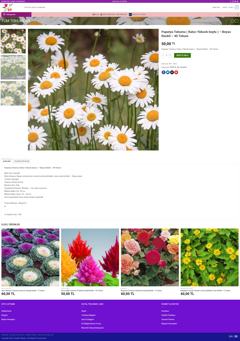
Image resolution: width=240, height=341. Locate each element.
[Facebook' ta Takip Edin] (230, 1)
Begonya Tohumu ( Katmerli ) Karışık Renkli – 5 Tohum (141, 291)
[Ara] (238, 14)
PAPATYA (173, 67)
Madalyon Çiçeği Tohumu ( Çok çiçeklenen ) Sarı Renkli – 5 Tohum (205, 291)
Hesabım (165, 311)
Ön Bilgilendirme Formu (91, 323)
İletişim (4, 315)
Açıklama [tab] (7, 161)
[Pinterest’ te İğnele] (176, 72)
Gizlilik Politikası (168, 315)
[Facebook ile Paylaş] (163, 72)
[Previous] (33, 90)
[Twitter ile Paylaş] (168, 72)
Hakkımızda (6, 311)
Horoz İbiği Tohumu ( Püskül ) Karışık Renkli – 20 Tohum (82, 291)
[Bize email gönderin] (237, 1)
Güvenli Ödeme (167, 319)
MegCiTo (33, 338)
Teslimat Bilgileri (88, 315)
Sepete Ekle (182, 55)
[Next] (153, 90)
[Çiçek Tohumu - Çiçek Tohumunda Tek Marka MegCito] (10, 7)
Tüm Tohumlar (15, 21)
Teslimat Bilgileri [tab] (21, 161)
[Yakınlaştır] (31, 147)
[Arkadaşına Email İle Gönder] (172, 72)
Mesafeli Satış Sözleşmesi (92, 328)
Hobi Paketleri (109, 14)
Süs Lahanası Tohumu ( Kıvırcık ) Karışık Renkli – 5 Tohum (23, 291)
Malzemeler (121, 14)
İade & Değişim (87, 319)
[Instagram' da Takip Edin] (233, 1)
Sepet (83, 311)
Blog (97, 14)
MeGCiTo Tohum (138, 14)
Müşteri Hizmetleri (169, 323)
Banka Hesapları (8, 319)
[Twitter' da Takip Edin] (235, 1)
